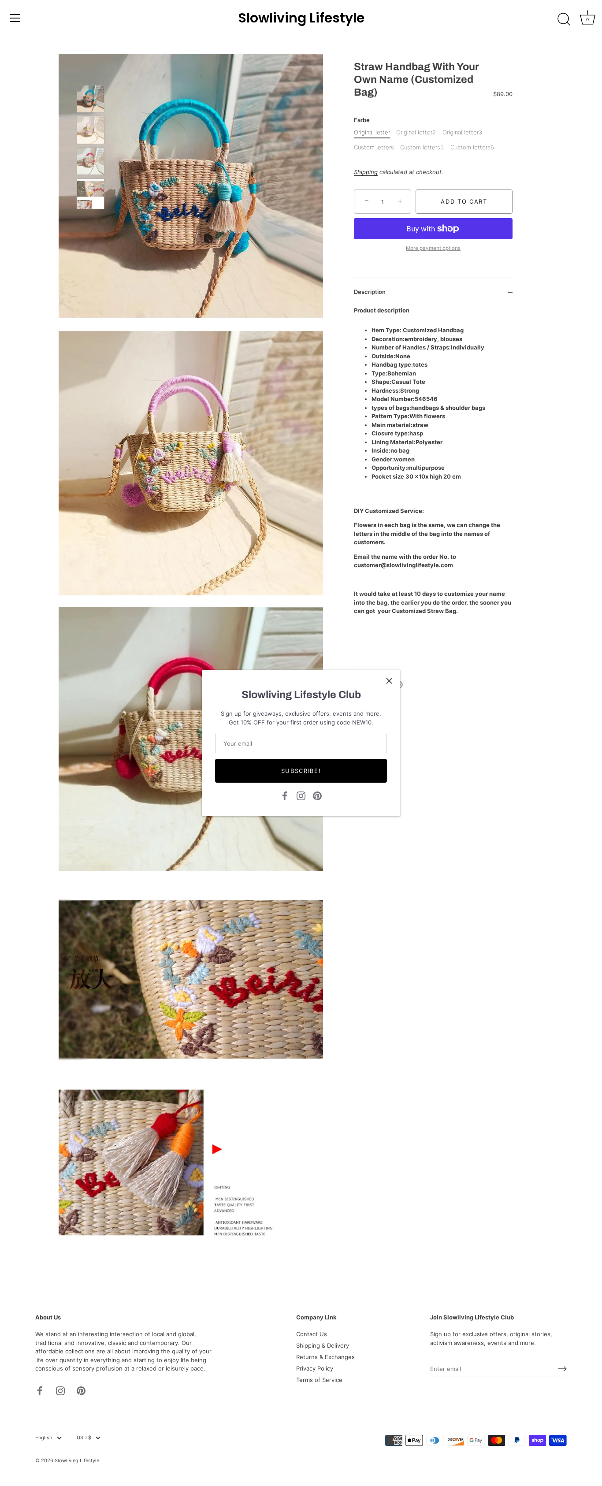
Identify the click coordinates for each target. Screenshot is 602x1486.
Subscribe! (301, 770)
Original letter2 (416, 132)
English (43, 1438)
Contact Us (311, 1333)
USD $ (84, 1438)
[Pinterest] (317, 795)
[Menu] (15, 18)
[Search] (563, 19)
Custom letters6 (472, 147)
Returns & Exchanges (325, 1356)
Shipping (366, 171)
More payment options (433, 248)
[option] (90, 100)
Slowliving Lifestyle (301, 18)
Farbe (362, 120)
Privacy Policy (314, 1368)
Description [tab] (370, 292)
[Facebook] (284, 795)
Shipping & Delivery (322, 1345)
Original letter (372, 132)
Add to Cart (464, 201)
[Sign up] (562, 1368)
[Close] (389, 681)
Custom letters (374, 147)
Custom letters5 (422, 147)
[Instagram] (301, 795)
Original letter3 (462, 132)
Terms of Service (319, 1379)
